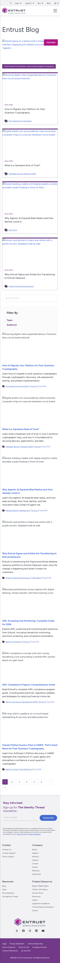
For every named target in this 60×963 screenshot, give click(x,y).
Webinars (36, 871)
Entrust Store (37, 893)
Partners (35, 857)
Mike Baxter (37, 578)
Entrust (34, 386)
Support (35, 853)
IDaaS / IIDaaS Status (40, 886)
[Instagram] (30, 930)
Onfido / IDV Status (40, 889)
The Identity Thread (10, 896)
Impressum (36, 874)
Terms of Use (21, 834)
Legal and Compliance (41, 903)
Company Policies (39, 947)
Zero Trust (13, 230)
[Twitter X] (16, 930)
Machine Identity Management (18, 510)
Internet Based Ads (35, 944)
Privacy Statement (35, 834)
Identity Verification (14, 642)
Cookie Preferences (10, 951)
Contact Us (6, 850)
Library (34, 900)
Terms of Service (8, 947)
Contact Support (9, 853)
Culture (35, 864)
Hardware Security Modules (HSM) (22, 174)
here (10, 832)
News (4, 889)
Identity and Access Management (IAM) (21, 702)
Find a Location (8, 857)
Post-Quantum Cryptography (20, 121)
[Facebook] (23, 930)
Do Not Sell (25, 951)
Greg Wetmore (26, 769)
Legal (4, 944)
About (34, 850)
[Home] (13, 10)
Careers (35, 860)
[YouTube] (43, 930)
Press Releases (8, 893)
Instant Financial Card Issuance (21, 286)
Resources (36, 896)
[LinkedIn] (36, 930)
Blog (48, 3)
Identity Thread (12, 769)
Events (35, 867)
